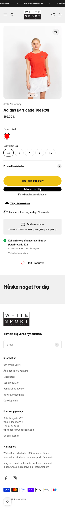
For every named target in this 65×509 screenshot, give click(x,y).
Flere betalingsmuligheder (32, 194)
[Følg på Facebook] (5, 478)
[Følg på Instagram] (14, 478)
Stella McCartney (12, 103)
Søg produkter (11, 382)
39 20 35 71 (13, 425)
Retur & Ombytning (13, 394)
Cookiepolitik (10, 400)
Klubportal (9, 376)
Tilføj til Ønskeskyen (20, 203)
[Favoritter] (53, 14)
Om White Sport (11, 364)
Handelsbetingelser (14, 388)
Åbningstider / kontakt (15, 370)
